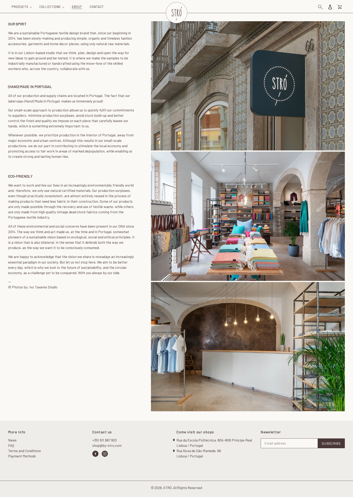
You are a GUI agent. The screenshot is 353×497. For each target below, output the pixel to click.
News (12, 440)
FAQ (11, 445)
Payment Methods (22, 456)
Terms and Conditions (24, 450)
